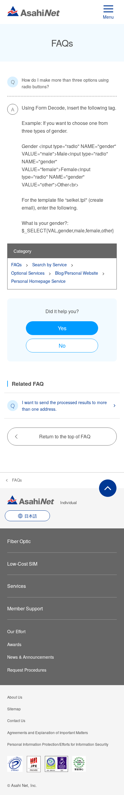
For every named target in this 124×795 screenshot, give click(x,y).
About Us (14, 697)
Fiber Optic (19, 541)
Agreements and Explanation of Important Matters (47, 732)
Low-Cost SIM (22, 563)
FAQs (17, 480)
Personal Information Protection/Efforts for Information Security (57, 744)
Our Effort (16, 631)
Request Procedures (26, 670)
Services (16, 585)
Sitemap (14, 708)
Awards (14, 644)
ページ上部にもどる (108, 488)
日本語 (30, 516)
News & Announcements (30, 657)
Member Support (25, 608)
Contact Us (16, 720)
